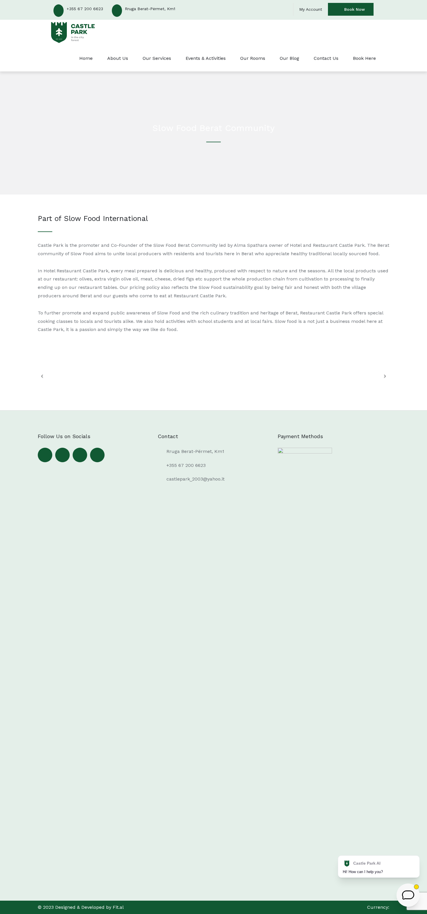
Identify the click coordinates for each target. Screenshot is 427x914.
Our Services (157, 58)
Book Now (354, 9)
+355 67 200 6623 (85, 8)
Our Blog (289, 58)
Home (86, 58)
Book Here (364, 58)
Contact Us (326, 58)
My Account (310, 9)
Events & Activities (206, 58)
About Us (117, 58)
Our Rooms (252, 58)
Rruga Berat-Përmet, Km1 (150, 8)
